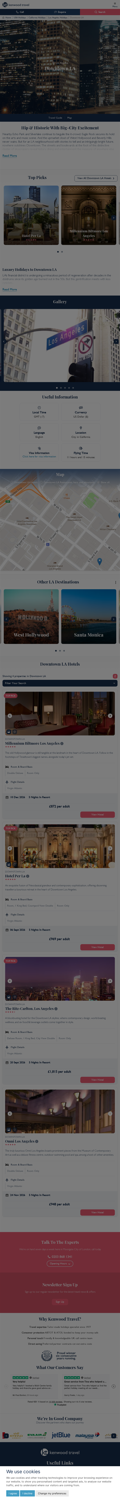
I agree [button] (13, 1493)
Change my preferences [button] (52, 1493)
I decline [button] (27, 1493)
